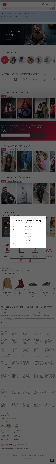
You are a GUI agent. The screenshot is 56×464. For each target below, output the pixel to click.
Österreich (28, 229)
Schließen (45, 217)
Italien (28, 240)
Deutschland (28, 226)
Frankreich (28, 236)
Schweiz (28, 233)
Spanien (28, 243)
